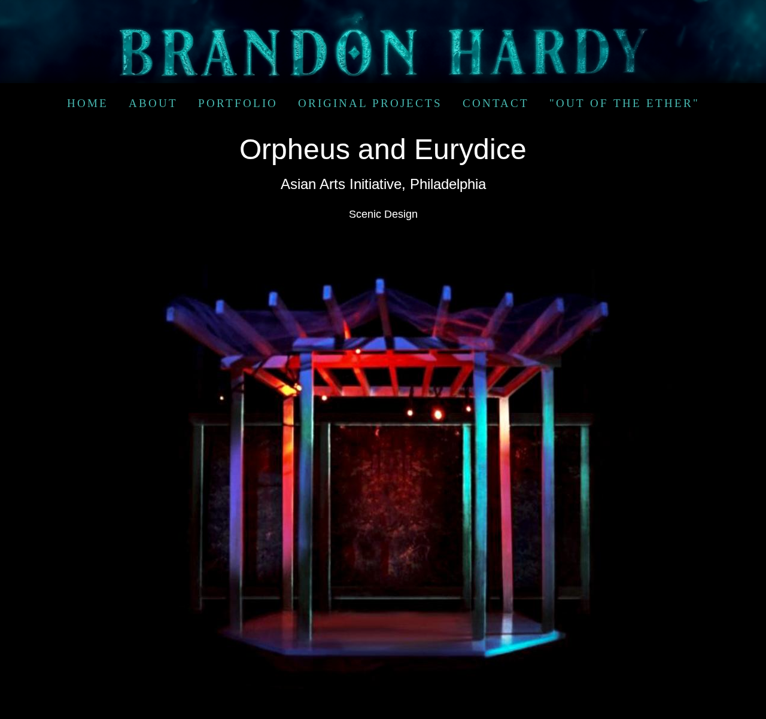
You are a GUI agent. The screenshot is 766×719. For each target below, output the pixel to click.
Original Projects (370, 103)
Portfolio (238, 103)
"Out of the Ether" (624, 103)
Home (87, 103)
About (153, 103)
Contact (496, 103)
